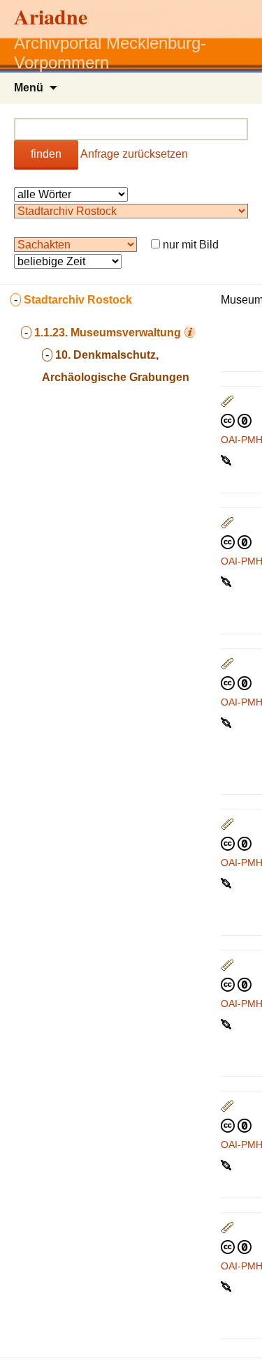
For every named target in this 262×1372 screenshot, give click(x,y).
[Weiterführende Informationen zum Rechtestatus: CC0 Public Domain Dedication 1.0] (236, 420)
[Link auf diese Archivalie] (227, 459)
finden (46, 154)
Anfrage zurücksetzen (134, 154)
